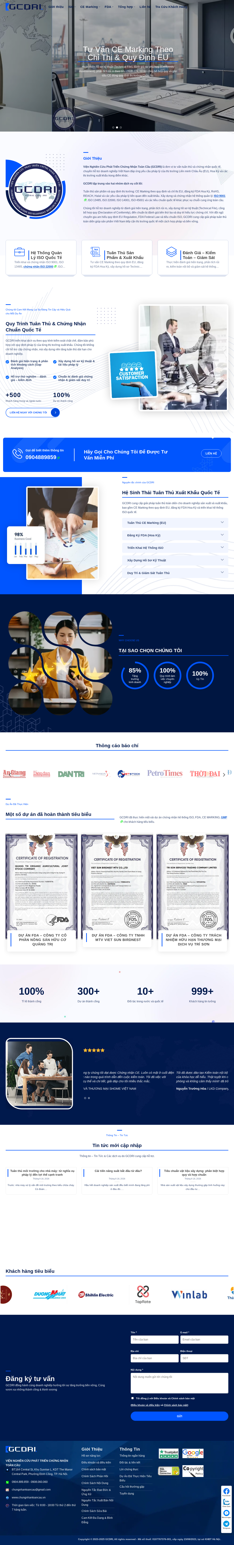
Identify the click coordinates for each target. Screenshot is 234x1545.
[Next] (225, 66)
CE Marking (89, 7)
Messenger (226, 1517)
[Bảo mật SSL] (169, 1471)
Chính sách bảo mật (175, 1405)
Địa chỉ (135, 1351)
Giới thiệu (56, 7)
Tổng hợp (125, 7)
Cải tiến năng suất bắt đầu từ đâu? (118, 1171)
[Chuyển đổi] (222, 522)
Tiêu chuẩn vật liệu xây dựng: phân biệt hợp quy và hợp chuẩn (194, 1172)
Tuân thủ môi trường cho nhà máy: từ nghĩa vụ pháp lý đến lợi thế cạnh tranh (42, 1172)
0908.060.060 (39, 1481)
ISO (71, 7)
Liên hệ (145, 7)
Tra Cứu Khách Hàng (171, 7)
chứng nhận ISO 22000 (38, 266)
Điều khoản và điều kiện (146, 1405)
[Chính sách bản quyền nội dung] (193, 1471)
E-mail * (184, 1332)
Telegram (226, 1528)
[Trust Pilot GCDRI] (169, 1453)
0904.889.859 (20, 1481)
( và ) (159, 1405)
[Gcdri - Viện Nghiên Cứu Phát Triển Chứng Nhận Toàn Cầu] (63, 1294)
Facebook (226, 1496)
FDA (108, 7)
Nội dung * (137, 1369)
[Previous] (9, 66)
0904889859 (41, 457)
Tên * (134, 1332)
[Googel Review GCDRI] (193, 1453)
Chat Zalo (226, 1506)
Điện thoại (186, 1351)
